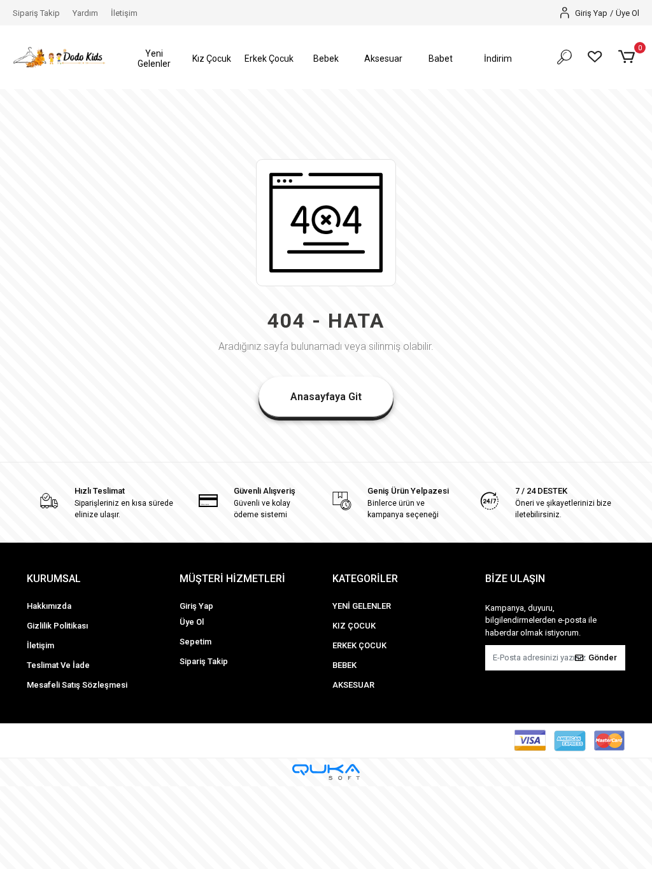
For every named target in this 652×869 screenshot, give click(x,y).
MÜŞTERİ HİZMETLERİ (232, 579)
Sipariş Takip (36, 13)
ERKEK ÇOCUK (359, 645)
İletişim (124, 13)
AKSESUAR (353, 685)
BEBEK (344, 665)
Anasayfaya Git (326, 397)
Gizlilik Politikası (57, 625)
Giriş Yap (196, 606)
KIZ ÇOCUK (354, 625)
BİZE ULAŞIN (515, 579)
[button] (154, 59)
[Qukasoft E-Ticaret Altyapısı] (326, 772)
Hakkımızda (49, 606)
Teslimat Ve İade (58, 665)
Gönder (602, 657)
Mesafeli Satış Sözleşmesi (77, 685)
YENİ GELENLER (361, 606)
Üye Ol (192, 622)
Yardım (85, 13)
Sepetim (195, 641)
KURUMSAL (54, 579)
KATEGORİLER (365, 579)
